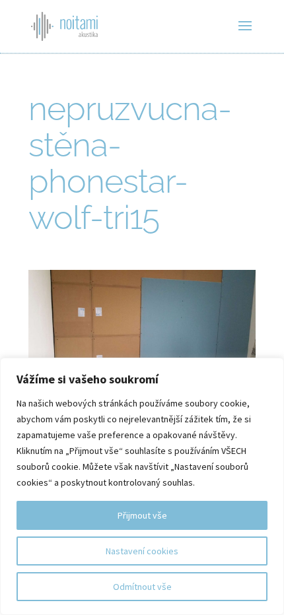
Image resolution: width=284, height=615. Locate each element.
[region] (142, 486)
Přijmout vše (142, 515)
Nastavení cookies (142, 551)
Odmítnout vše (142, 587)
